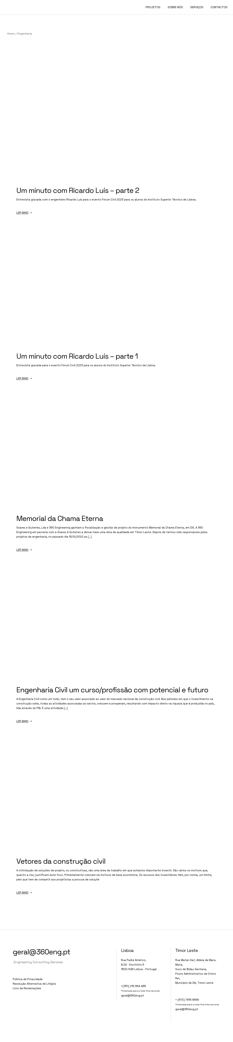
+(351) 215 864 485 (133, 986)
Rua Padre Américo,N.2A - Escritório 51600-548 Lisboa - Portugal (139, 964)
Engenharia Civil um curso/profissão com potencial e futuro (112, 689)
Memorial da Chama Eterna (59, 518)
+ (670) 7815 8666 (187, 999)
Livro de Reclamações (27, 988)
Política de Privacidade (28, 979)
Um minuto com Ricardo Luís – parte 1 (77, 356)
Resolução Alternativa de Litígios (34, 983)
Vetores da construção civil (60, 861)
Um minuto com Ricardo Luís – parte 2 (77, 190)
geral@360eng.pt (41, 951)
